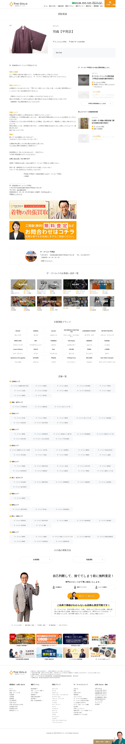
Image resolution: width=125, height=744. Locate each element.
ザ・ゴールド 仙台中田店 (41, 422)
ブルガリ (54, 718)
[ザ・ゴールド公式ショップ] (103, 653)
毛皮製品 (27, 310)
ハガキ (65, 308)
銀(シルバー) (15, 293)
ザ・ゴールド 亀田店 (83, 450)
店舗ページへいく (46, 260)
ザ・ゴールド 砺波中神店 (41, 482)
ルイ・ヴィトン (56, 704)
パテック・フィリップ (58, 698)
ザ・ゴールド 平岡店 (60, 41)
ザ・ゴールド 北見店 (105, 390)
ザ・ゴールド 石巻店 (41, 418)
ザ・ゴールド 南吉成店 (105, 418)
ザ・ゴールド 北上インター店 (62, 406)
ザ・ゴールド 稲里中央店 (41, 466)
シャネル (54, 702)
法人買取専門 (12, 700)
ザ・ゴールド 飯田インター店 (105, 471)
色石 (52, 291)
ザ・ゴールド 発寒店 (41, 385)
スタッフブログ (78, 696)
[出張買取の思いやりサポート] (49, 640)
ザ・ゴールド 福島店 (19, 434)
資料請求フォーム (14, 710)
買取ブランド (79, 6)
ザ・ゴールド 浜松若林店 (62, 509)
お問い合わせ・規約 (101, 684)
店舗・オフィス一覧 (14, 692)
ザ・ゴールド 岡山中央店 (41, 520)
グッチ (54, 706)
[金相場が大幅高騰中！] (22, 640)
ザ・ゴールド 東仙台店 (20, 422)
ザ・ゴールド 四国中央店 (83, 536)
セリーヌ (54, 710)
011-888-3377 (21, 190)
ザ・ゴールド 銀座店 (19, 498)
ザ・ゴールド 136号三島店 (20, 509)
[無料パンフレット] (103, 640)
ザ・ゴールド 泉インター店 (84, 418)
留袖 (25, 308)
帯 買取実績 (52, 625)
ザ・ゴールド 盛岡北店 (41, 406)
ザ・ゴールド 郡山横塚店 (83, 434)
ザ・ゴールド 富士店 (41, 509)
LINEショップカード (79, 708)
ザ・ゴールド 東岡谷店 (41, 471)
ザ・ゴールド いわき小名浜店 (41, 438)
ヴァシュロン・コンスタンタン (60, 694)
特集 (75, 690)
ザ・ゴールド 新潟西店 (62, 450)
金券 (78, 308)
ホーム (46, 6)
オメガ (65, 293)
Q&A (101, 6)
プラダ (54, 714)
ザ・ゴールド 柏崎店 (83, 454)
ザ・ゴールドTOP (16, 625)
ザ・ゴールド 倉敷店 (62, 520)
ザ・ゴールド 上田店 (62, 466)
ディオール (55, 708)
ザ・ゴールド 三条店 (41, 454)
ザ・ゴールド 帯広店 (41, 395)
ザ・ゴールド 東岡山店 (20, 520)
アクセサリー (94, 293)
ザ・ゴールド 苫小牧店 (41, 390)
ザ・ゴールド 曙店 (99, 126)
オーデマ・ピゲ (56, 696)
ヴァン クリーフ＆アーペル (59, 720)
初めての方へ (52, 6)
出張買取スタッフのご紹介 (81, 714)
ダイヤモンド (98, 86)
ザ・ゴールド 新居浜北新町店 (105, 536)
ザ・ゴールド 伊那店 (83, 471)
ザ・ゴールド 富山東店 (20, 482)
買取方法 (88, 6)
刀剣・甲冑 (53, 310)
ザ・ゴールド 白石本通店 (83, 385)
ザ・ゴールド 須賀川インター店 (105, 434)
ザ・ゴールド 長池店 (19, 466)
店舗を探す (61, 6)
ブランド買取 (34, 692)
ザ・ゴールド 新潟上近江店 (105, 450)
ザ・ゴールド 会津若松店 (41, 434)
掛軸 (39, 308)
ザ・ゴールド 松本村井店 (19, 471)
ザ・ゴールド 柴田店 (62, 422)
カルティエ (80, 293)
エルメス (93, 291)
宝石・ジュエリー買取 (36, 690)
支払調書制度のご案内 (101, 697)
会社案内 (76, 706)
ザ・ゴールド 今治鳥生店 (41, 541)
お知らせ (76, 688)
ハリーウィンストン (57, 722)
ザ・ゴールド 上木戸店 (41, 450)
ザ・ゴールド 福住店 (62, 385)
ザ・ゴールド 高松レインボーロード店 (62, 536)
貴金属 (96, 84)
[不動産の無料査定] (49, 653)
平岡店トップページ (15, 194)
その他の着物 (81, 41)
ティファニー (55, 716)
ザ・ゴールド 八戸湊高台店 (20, 406)
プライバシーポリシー (101, 695)
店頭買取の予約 (13, 708)
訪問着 (13, 310)
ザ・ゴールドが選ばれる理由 (81, 700)
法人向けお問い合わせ (101, 690)
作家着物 (99, 128)
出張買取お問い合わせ (101, 692)
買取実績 (96, 6)
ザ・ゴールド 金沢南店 (105, 482)
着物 (72, 41)
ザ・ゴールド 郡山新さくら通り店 (62, 434)
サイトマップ (98, 702)
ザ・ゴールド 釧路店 (19, 395)
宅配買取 (11, 698)
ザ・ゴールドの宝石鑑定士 (81, 698)
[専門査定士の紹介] (76, 640)
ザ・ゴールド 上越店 (105, 454)
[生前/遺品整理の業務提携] (22, 653)
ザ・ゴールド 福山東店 (105, 520)
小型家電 (93, 310)
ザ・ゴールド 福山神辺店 (83, 520)
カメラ (92, 308)
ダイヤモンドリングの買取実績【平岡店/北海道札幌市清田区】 (103, 77)
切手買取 (33, 698)
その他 (52, 293)
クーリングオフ (99, 701)
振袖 (13, 308)
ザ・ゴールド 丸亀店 (41, 536)
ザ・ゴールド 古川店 (19, 418)
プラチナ (101, 84)
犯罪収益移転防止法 (100, 699)
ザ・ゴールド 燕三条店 (20, 454)
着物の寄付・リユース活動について (83, 710)
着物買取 (33, 694)
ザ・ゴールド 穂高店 (105, 466)
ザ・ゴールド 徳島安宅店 (62, 541)
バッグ (105, 291)
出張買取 (11, 696)
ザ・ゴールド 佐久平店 (84, 466)
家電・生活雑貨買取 (36, 700)
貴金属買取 (34, 688)
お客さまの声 (77, 692)
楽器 (104, 308)
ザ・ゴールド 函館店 (62, 390)
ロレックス (67, 291)
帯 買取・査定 (41, 625)
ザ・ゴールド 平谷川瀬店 (62, 438)
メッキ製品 (27, 293)
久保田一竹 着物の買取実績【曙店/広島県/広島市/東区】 (103, 122)
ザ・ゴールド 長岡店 (62, 454)
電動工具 (106, 310)
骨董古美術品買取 (35, 696)
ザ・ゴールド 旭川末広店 (83, 390)
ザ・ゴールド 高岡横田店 (62, 482)
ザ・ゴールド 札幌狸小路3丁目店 (19, 385)
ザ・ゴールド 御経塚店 (84, 482)
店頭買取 (11, 694)
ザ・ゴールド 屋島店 (19, 536)
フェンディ (55, 712)
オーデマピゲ (80, 291)
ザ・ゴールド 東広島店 (20, 525)
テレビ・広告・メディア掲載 (81, 704)
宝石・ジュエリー (110, 84)
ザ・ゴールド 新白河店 (20, 438)
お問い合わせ (12, 702)
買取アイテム (69, 6)
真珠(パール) (41, 293)
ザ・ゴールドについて (81, 684)
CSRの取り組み (78, 712)
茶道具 (39, 310)
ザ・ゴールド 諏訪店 (62, 471)
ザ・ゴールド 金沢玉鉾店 (19, 487)
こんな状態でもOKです (80, 702)
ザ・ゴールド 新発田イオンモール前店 (20, 450)
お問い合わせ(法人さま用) (16, 704)
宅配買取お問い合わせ (101, 693)
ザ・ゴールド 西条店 (19, 541)
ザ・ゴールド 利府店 (62, 418)
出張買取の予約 (13, 706)
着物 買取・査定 (29, 625)
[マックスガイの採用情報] (76, 653)
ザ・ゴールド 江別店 (19, 390)
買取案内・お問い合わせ (17, 684)
